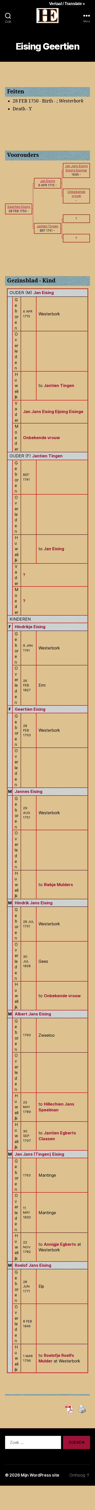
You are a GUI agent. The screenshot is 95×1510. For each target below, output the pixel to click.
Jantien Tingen (47, 455)
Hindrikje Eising (30, 626)
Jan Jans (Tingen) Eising (39, 1154)
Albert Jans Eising (33, 1013)
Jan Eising (43, 292)
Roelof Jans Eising (33, 1265)
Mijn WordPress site (40, 1475)
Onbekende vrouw (41, 437)
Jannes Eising (28, 791)
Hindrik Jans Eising (33, 902)
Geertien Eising (30, 709)
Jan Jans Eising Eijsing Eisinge (53, 411)
